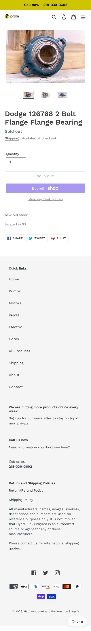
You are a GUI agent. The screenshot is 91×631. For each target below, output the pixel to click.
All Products (19, 351)
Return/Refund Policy (26, 490)
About (14, 375)
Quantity (12, 154)
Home (14, 279)
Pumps (15, 291)
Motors (15, 303)
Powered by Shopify (65, 611)
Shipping (12, 138)
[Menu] (83, 17)
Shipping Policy (21, 500)
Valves (14, 315)
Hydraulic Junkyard (37, 611)
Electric (15, 327)
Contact (16, 387)
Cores (14, 339)
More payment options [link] (45, 199)
